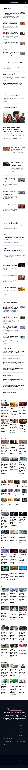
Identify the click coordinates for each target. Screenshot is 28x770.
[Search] (26, 2)
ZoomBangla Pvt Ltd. (10, 759)
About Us (8, 725)
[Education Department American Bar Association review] (22, 338)
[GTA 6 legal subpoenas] (22, 328)
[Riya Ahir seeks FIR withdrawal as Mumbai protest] (21, 279)
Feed (8, 735)
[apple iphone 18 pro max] (21, 267)
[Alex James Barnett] (22, 44)
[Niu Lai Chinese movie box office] (21, 291)
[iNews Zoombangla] (14, 2)
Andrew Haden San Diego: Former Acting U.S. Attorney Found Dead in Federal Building (10, 34)
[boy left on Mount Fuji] (22, 318)
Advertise (21, 728)
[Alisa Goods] (22, 24)
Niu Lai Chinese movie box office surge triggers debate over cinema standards (10, 289)
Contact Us (20, 725)
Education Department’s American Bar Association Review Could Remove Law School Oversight (13, 84)
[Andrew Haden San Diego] (22, 34)
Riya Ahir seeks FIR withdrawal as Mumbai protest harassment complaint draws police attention (10, 277)
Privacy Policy (21, 732)
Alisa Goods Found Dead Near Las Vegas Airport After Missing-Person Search (10, 23)
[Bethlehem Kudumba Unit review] (22, 14)
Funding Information (8, 744)
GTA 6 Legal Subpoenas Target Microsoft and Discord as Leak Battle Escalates (14, 73)
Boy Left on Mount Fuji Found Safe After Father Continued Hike (13, 63)
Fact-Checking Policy (20, 741)
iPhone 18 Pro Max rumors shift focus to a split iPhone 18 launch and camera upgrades (9, 265)
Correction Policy (8, 741)
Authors (20, 735)
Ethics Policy (20, 738)
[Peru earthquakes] (22, 54)
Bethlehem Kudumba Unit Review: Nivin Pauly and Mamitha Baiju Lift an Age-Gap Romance (11, 13)
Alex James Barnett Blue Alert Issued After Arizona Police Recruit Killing (10, 43)
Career (8, 728)
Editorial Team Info (8, 738)
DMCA (8, 732)
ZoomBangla (22, 759)
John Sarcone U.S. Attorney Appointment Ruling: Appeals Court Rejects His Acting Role (13, 94)
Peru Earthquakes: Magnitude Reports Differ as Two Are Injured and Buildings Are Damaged (11, 54)
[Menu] (2, 2)
